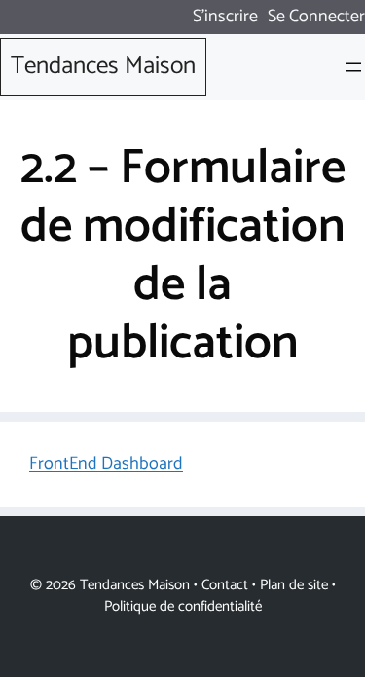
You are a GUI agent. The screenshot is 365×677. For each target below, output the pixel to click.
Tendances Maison (103, 66)
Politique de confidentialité (183, 606)
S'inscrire (225, 16)
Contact (224, 585)
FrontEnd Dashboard (106, 463)
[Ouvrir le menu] (353, 67)
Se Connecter (316, 16)
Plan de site (294, 585)
